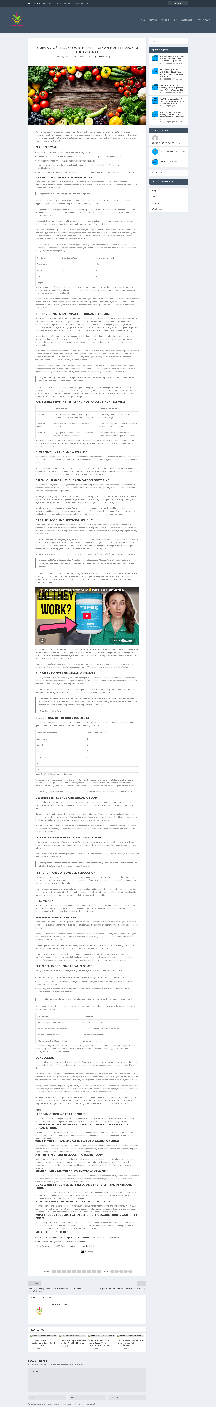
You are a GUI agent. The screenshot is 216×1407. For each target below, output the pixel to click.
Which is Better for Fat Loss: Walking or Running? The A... (66, 3)
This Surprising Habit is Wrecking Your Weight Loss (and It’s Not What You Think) (173, 87)
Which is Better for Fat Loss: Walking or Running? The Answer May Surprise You (172, 58)
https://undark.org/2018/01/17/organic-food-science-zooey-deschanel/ (66, 1246)
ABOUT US (153, 20)
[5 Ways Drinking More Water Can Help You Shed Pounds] (73, 1336)
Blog (94, 57)
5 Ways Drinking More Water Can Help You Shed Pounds (73, 1341)
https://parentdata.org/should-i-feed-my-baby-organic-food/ (62, 1242)
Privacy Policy (204, 20)
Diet (176, 20)
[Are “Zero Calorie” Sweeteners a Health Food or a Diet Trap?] (43, 1336)
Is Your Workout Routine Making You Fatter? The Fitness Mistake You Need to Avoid (172, 115)
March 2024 (157, 173)
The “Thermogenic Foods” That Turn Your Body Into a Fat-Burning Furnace (172, 101)
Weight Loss (186, 20)
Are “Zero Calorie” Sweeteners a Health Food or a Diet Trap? (42, 1342)
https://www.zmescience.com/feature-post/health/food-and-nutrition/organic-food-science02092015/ (79, 1237)
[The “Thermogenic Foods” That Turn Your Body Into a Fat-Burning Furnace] (155, 100)
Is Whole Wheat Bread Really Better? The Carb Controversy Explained (99, 1342)
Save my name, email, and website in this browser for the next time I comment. (63, 1404)
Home (142, 20)
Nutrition (165, 20)
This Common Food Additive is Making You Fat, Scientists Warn (131, 1342)
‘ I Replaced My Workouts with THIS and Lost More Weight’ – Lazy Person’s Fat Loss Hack (171, 73)
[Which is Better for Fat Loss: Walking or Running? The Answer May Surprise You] (155, 58)
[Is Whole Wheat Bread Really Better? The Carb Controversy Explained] (101, 1336)
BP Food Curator (71, 57)
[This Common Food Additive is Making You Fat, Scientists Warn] (131, 1336)
